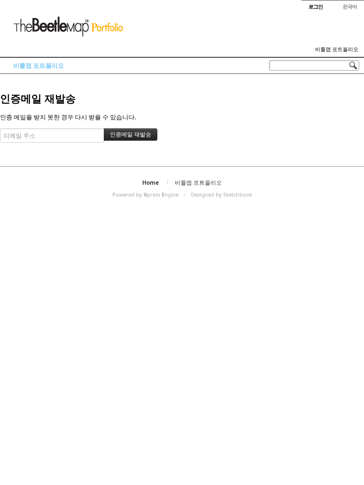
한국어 (350, 6)
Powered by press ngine (145, 194)
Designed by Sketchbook (221, 194)
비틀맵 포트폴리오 (336, 49)
